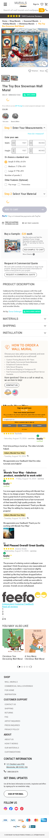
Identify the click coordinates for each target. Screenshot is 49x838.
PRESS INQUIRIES (12, 725)
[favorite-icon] (42, 4)
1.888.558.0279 (12, 771)
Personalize (26, 185)
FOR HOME (9, 690)
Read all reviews (10, 606)
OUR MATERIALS (12, 748)
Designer (39, 425)
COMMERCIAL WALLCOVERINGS (19, 686)
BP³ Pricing (18, 106)
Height (7, 151)
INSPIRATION (10, 694)
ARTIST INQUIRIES (12, 721)
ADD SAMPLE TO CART (34, 250)
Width (7, 143)
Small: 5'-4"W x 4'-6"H (17, 162)
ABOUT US (9, 739)
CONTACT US (12, 385)
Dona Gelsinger (15, 311)
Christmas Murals (26, 24)
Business (24, 425)
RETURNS (9, 713)
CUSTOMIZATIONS (12, 752)
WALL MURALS (11, 682)
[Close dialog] (46, 407)
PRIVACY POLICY (12, 729)
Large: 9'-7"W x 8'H (16, 171)
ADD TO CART (11, 209)
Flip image (12, 185)
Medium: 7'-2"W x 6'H (17, 166)
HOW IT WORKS (11, 743)
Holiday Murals (9, 24)
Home (9, 425)
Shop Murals (15, 21)
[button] (18, 667)
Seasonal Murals (31, 21)
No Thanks (24, 429)
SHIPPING (9, 708)
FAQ (6, 717)
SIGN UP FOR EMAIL (15, 794)
